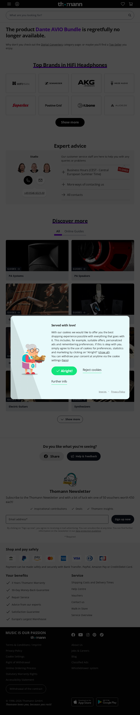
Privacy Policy (118, 391)
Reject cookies (92, 370)
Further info (59, 381)
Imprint (103, 391)
